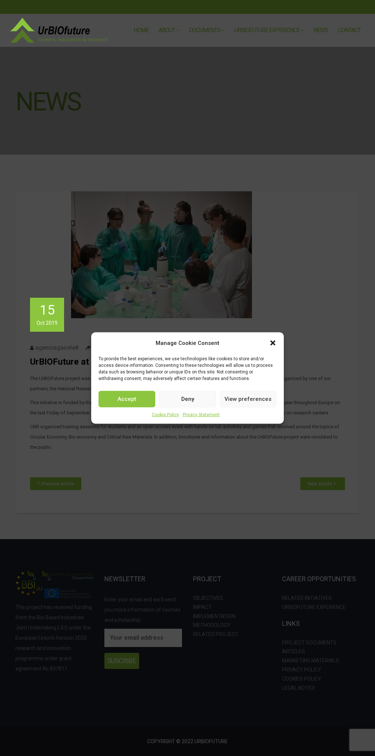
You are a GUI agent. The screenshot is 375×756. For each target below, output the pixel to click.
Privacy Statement (201, 414)
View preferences (247, 399)
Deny (187, 399)
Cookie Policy (165, 414)
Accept (127, 399)
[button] (272, 342)
